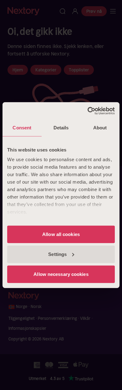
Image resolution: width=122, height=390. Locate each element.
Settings (57, 254)
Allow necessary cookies (60, 274)
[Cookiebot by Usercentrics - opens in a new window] (88, 111)
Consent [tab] (22, 127)
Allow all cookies (61, 234)
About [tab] (100, 127)
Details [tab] (61, 127)
